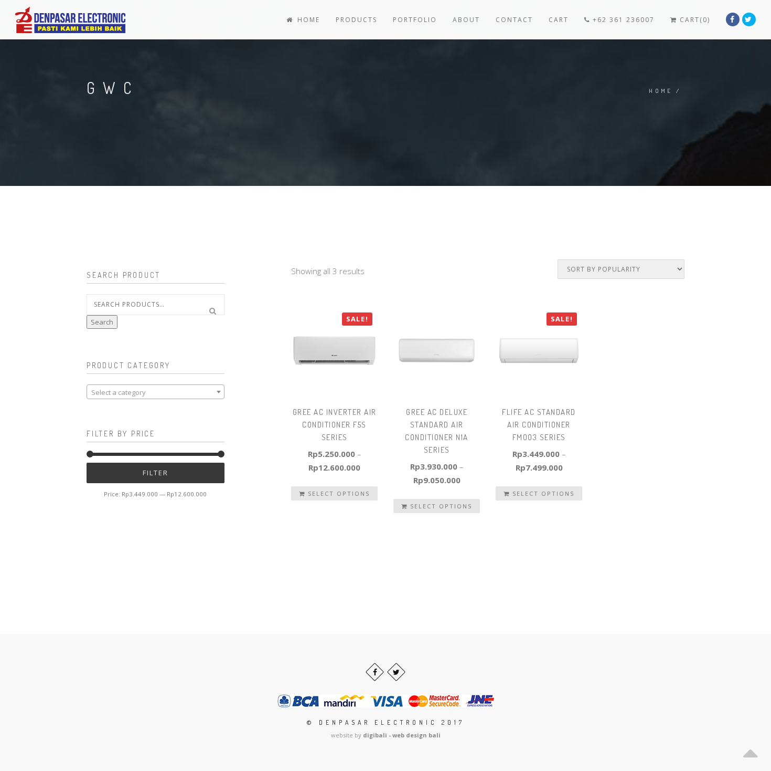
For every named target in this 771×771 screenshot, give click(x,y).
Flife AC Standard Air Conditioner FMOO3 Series (539, 424)
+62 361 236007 (622, 19)
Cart (559, 19)
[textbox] (155, 392)
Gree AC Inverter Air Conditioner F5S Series (335, 424)
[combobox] (155, 391)
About (466, 19)
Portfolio (415, 19)
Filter (155, 472)
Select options (337, 493)
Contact (514, 19)
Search (102, 322)
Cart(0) (693, 19)
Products (356, 19)
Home (307, 19)
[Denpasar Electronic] (46, 19)
